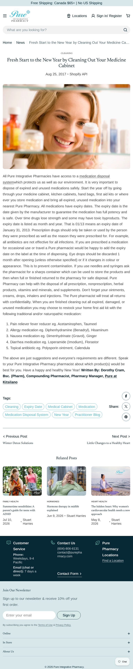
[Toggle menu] (5, 16)
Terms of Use (45, 625)
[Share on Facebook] (126, 396)
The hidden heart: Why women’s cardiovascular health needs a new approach (110, 510)
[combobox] (66, 30)
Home (7, 42)
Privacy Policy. (63, 625)
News (20, 42)
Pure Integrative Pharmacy (69, 666)
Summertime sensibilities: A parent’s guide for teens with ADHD (19, 510)
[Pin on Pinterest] (126, 417)
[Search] (125, 30)
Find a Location (113, 560)
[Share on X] (126, 406)
